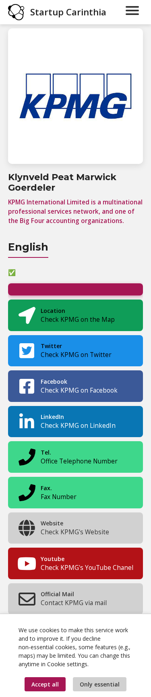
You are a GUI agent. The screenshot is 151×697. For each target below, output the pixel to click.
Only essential (100, 684)
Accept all (45, 684)
